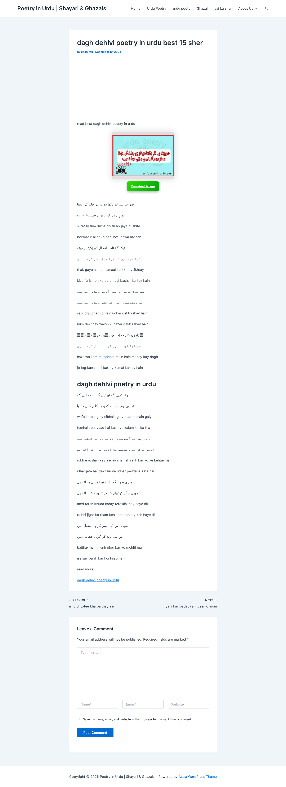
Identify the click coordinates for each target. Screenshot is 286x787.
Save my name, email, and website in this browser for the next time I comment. (137, 719)
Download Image (143, 186)
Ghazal (202, 8)
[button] (255, 8)
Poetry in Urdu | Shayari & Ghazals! (62, 8)
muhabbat (107, 357)
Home (135, 8)
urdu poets (181, 8)
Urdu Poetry (156, 8)
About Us (245, 8)
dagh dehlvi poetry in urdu (98, 580)
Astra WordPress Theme (198, 776)
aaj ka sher (223, 8)
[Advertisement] (143, 90)
